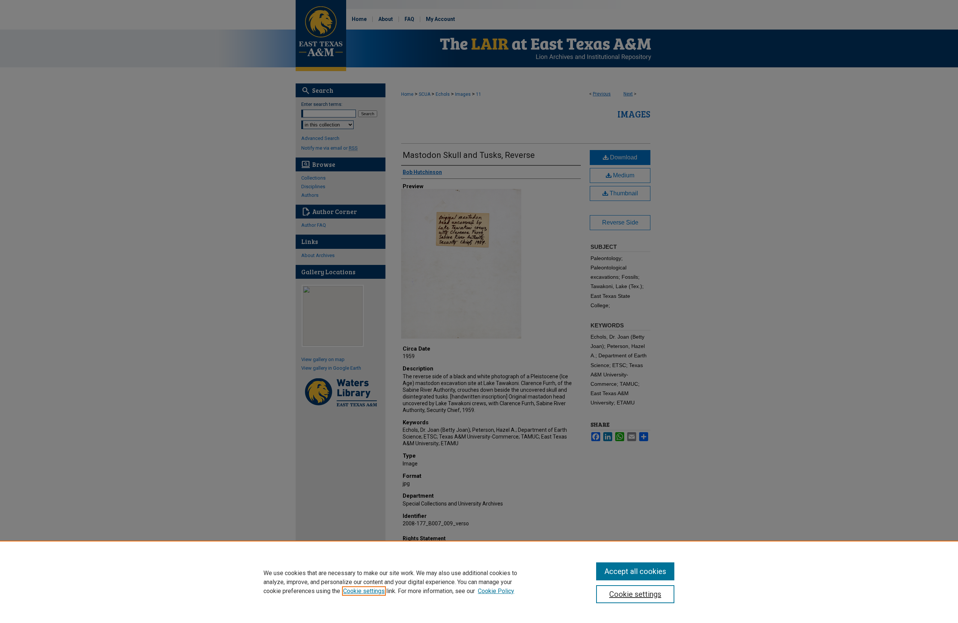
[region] (479, 582)
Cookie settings (364, 591)
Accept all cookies (635, 571)
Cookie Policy (496, 591)
